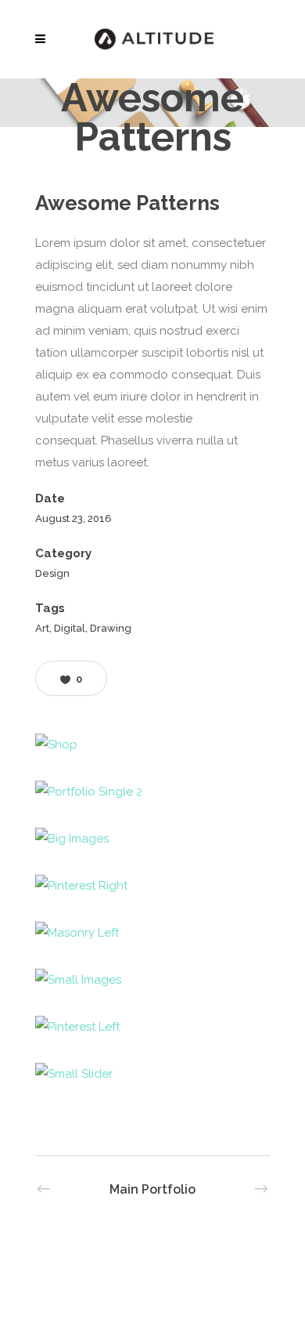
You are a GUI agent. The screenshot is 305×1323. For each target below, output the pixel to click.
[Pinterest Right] (152, 886)
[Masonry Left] (152, 933)
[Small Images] (152, 980)
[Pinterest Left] (152, 1027)
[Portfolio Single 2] (152, 792)
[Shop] (152, 745)
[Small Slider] (152, 1074)
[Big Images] (152, 839)
